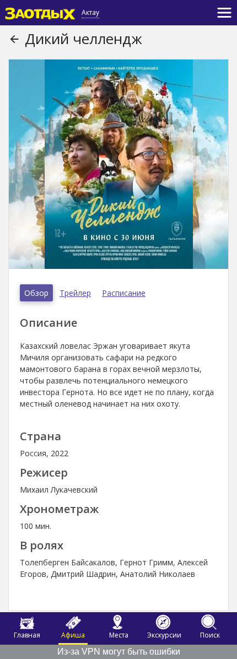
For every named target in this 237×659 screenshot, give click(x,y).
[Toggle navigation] (224, 12)
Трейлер (75, 293)
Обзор (36, 293)
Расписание (124, 293)
